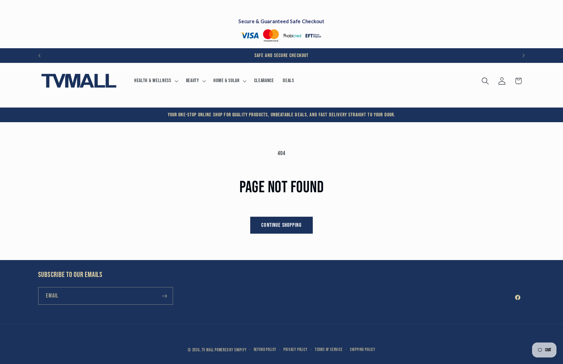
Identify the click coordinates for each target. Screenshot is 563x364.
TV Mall (208, 350)
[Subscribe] (164, 296)
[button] (155, 81)
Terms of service (329, 349)
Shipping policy (362, 349)
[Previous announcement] (39, 55)
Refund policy (265, 349)
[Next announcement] (523, 55)
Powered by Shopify (231, 350)
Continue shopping (281, 225)
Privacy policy (295, 349)
